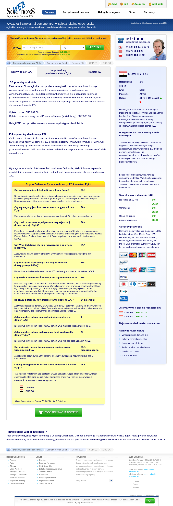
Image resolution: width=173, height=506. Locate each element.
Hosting (42, 460)
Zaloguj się (139, 4)
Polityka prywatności (47, 478)
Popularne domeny (17, 481)
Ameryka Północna (18, 472)
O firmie (136, 481)
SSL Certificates (129, 355)
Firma (132, 12)
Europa (13, 460)
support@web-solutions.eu (138, 42)
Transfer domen (45, 472)
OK (150, 501)
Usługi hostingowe (109, 12)
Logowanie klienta (46, 481)
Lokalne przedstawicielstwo (134, 339)
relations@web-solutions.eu (106, 439)
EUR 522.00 (141, 312)
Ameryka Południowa (18, 475)
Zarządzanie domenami (76, 12)
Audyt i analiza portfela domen (136, 347)
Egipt (142, 90)
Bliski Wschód (15, 469)
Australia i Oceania (17, 478)
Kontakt (136, 487)
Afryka (143, 94)
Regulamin (43, 475)
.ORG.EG (29, 391)
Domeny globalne (17, 483)
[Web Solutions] (8, 449)
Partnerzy (149, 12)
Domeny (49, 12)
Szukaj (96, 47)
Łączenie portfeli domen (133, 343)
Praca (135, 484)
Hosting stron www (130, 351)
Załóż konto (157, 4)
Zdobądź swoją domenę (61, 412)
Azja (12, 463)
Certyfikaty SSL (45, 466)
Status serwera (45, 483)
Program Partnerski (47, 463)
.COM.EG (29, 387)
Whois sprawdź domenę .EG (135, 335)
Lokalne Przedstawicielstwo (50, 469)
